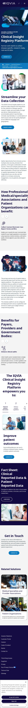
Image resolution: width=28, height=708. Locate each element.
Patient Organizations (11, 613)
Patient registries (14, 66)
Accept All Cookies (14, 697)
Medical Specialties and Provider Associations (12, 592)
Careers (3, 642)
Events (3, 648)
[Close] (25, 682)
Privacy (3, 664)
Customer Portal (6, 639)
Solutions (7, 64)
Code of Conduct (6, 645)
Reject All (14, 701)
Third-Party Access (6, 658)
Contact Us (4, 651)
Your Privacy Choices (7, 667)
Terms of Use (5, 670)
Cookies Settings (14, 705)
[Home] (3, 64)
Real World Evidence (15, 64)
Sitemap (3, 673)
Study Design (5, 66)
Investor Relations (6, 636)
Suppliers (4, 661)
